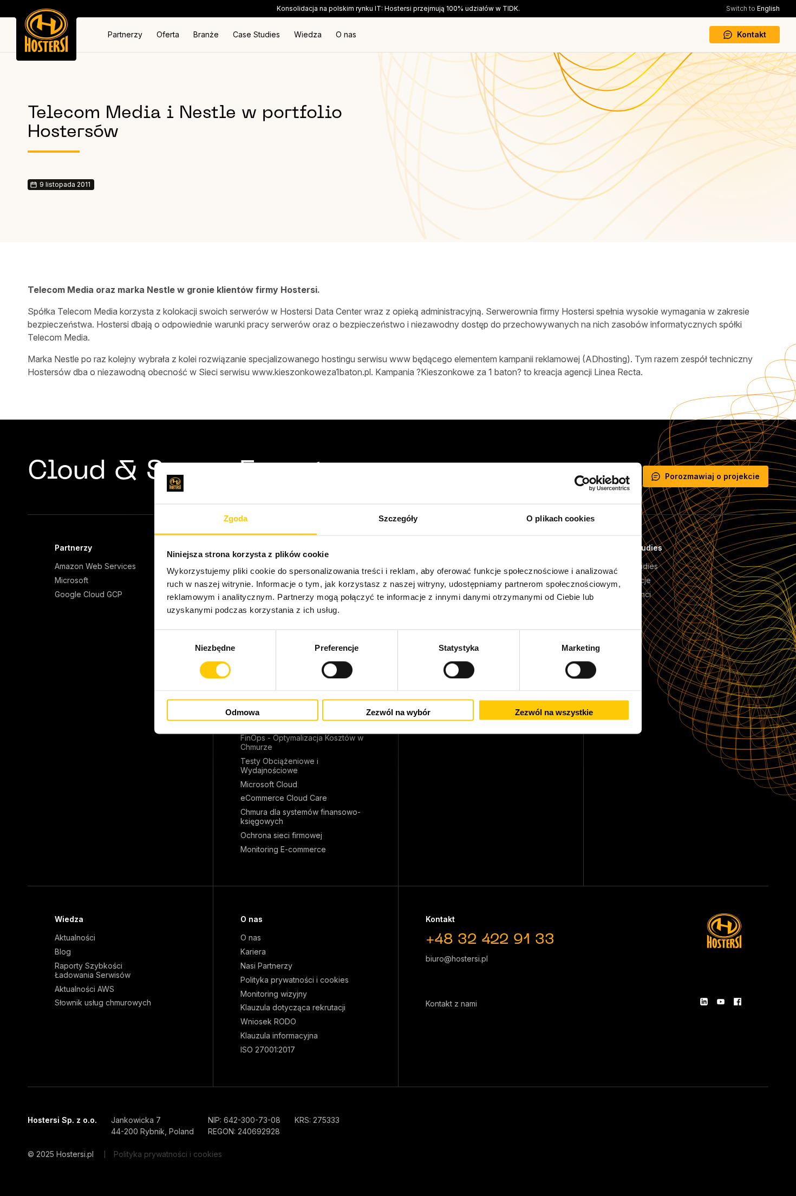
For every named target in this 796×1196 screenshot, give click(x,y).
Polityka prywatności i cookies (294, 980)
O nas (346, 34)
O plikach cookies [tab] (560, 519)
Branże (206, 34)
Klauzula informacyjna (279, 1035)
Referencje (631, 580)
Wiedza (308, 34)
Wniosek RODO (268, 1021)
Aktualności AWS (84, 989)
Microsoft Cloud (268, 784)
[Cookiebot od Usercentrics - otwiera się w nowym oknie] (582, 483)
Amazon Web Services (95, 566)
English (753, 8)
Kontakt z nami (451, 1003)
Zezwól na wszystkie (554, 712)
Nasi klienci (631, 594)
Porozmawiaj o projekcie (712, 476)
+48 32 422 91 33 (490, 940)
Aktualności (75, 937)
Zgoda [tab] (236, 519)
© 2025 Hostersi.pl (61, 1154)
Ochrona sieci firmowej (281, 835)
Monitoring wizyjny (273, 994)
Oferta (167, 34)
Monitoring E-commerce (283, 849)
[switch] (337, 669)
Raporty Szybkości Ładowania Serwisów (93, 970)
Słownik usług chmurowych (103, 1002)
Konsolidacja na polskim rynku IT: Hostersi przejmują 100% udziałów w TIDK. (398, 8)
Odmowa (242, 712)
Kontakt (751, 34)
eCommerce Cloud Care (283, 798)
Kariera (253, 951)
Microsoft (71, 580)
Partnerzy (125, 34)
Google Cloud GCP (88, 594)
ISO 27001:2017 (267, 1049)
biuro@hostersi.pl (457, 958)
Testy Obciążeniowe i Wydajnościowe (279, 766)
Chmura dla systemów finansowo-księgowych (300, 817)
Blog (63, 951)
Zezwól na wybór (398, 712)
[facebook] (737, 1001)
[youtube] (721, 1001)
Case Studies (256, 34)
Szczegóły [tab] (398, 519)
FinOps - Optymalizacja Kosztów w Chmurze (301, 742)
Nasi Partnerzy (266, 966)
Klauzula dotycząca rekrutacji (292, 1007)
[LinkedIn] (704, 1001)
